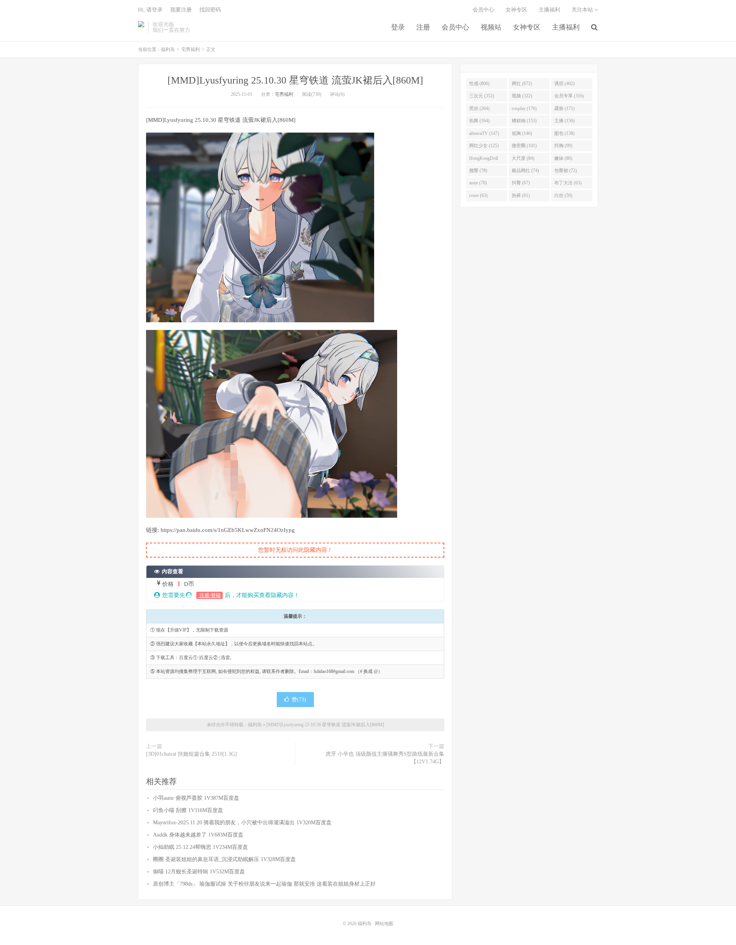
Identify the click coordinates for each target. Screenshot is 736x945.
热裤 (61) (521, 195)
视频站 (491, 27)
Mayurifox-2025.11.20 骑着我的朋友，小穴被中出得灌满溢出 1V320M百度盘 (242, 822)
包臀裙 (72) (565, 170)
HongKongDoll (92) (483, 160)
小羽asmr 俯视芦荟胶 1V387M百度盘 (196, 798)
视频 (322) (522, 95)
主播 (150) (564, 120)
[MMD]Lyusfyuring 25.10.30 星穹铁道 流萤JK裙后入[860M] (295, 80)
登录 (398, 27)
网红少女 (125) (484, 145)
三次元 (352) (481, 95)
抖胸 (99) (563, 145)
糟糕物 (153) (524, 120)
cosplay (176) (524, 108)
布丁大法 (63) (568, 182)
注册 (423, 27)
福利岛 (141, 27)
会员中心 (455, 27)
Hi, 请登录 (150, 10)
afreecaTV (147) (484, 133)
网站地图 (384, 923)
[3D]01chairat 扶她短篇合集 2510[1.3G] (191, 754)
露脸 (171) (564, 108)
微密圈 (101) (524, 145)
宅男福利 (190, 49)
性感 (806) (479, 83)
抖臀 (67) (521, 182)
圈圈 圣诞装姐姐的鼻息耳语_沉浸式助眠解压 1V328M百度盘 (224, 859)
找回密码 (210, 10)
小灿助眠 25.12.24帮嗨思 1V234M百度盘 (200, 847)
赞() (299, 699)
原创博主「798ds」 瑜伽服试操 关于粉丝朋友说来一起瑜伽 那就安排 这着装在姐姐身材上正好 (264, 884)
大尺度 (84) (523, 158)
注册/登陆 (209, 595)
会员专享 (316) (569, 95)
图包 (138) (564, 133)
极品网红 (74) (525, 170)
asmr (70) (478, 182)
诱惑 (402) (564, 83)
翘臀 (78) (478, 170)
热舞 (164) (479, 120)
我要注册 (181, 10)
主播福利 (566, 27)
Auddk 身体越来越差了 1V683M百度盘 (198, 835)
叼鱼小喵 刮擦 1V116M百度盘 (188, 810)
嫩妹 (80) (563, 158)
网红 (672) (522, 83)
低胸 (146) (522, 133)
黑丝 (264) (479, 108)
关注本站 (583, 10)
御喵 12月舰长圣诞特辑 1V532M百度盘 (199, 871)
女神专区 (526, 27)
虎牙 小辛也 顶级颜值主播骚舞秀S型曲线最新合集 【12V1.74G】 (384, 758)
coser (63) (478, 195)
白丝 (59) (563, 195)
